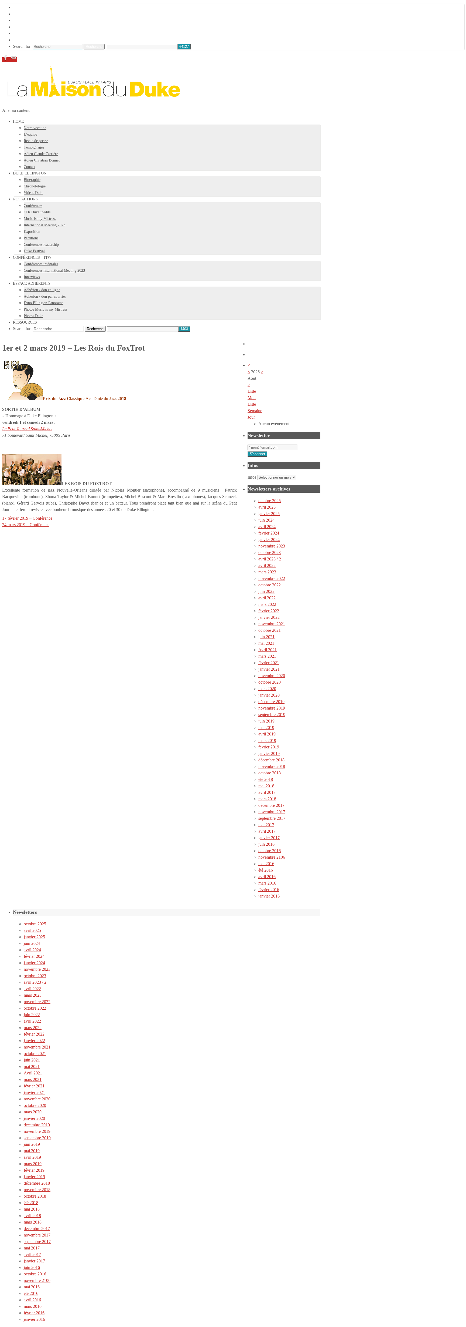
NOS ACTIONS (27, 20)
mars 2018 (267, 799)
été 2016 (265, 870)
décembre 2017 (271, 805)
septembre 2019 (271, 714)
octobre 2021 (269, 630)
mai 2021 (266, 643)
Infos (252, 477)
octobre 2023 (269, 552)
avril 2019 (267, 734)
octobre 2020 (269, 682)
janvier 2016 (269, 896)
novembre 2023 (271, 546)
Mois (252, 397)
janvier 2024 (269, 539)
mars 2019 (267, 740)
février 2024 (268, 533)
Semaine (255, 410)
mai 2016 (266, 863)
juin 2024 (266, 520)
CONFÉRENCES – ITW (35, 27)
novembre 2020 (271, 675)
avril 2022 (267, 565)
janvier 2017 (269, 837)
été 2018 (265, 779)
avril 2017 (267, 831)
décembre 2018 (271, 760)
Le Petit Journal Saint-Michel (27, 428)
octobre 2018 (269, 773)
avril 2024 (267, 526)
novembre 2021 (271, 623)
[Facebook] (6, 59)
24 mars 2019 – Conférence (25, 524)
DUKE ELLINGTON (32, 14)
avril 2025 (267, 507)
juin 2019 (266, 721)
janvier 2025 (269, 513)
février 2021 (268, 662)
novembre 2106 (271, 857)
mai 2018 (266, 786)
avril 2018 (267, 792)
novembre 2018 (271, 766)
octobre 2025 (269, 500)
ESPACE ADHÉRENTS (34, 33)
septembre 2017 (271, 818)
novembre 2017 (271, 811)
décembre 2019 (271, 701)
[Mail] (13, 59)
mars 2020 (267, 688)
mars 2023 (267, 572)
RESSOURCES (27, 40)
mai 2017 (266, 824)
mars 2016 (267, 883)
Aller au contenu (16, 110)
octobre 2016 (269, 850)
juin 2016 (266, 844)
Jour (251, 417)
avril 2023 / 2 (269, 559)
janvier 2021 (269, 669)
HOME (19, 7)
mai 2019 (266, 727)
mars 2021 (267, 656)
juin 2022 (266, 591)
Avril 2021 (267, 649)
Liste (252, 404)
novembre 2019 (271, 708)
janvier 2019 (269, 753)
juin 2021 (266, 636)
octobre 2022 (269, 585)
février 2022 (268, 611)
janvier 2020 (269, 695)
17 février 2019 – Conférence (27, 518)
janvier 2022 (269, 617)
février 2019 (268, 747)
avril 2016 (267, 876)
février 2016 (268, 889)
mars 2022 (267, 604)
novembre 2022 (271, 578)
